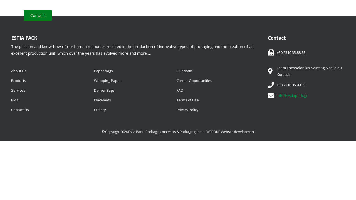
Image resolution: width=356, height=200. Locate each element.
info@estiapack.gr (292, 95)
